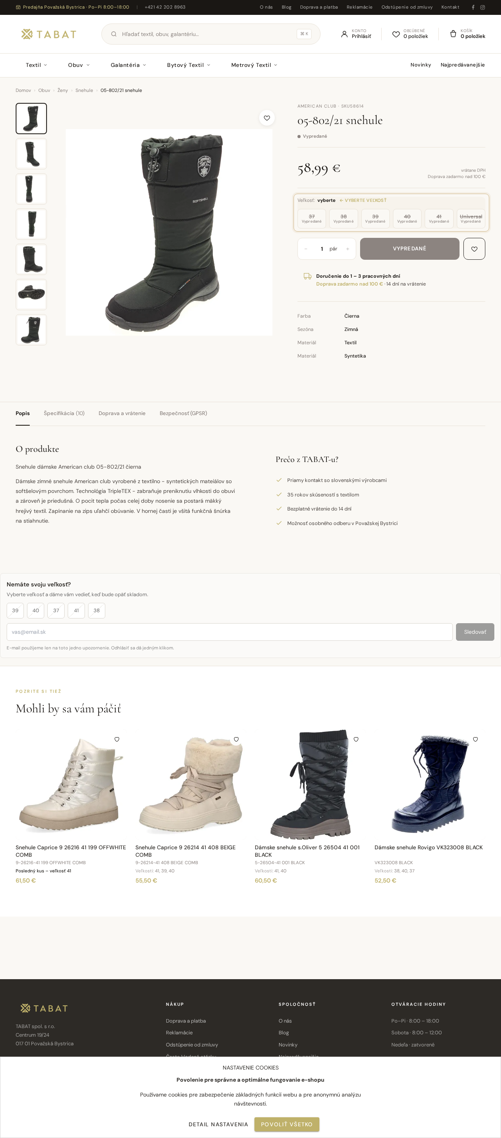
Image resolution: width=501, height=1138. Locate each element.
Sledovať (475, 631)
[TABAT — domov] (49, 34)
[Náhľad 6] (31, 294)
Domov (23, 90)
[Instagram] (482, 7)
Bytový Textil (185, 64)
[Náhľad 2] (31, 153)
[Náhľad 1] (31, 118)
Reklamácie (360, 7)
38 (97, 610)
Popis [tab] (23, 413)
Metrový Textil (251, 64)
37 (56, 610)
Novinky (421, 64)
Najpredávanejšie (463, 64)
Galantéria (125, 64)
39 (15, 610)
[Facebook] (473, 7)
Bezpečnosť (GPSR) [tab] (183, 413)
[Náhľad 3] (31, 189)
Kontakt (451, 7)
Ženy (63, 90)
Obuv (75, 64)
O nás (266, 7)
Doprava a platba (319, 7)
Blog (287, 7)
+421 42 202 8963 (165, 7)
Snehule (84, 90)
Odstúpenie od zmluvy (407, 7)
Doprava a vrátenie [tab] (122, 413)
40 (35, 610)
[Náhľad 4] (31, 224)
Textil (33, 64)
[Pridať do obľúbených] (267, 118)
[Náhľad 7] (31, 329)
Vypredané (410, 248)
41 (76, 610)
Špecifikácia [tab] (64, 413)
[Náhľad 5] (31, 259)
